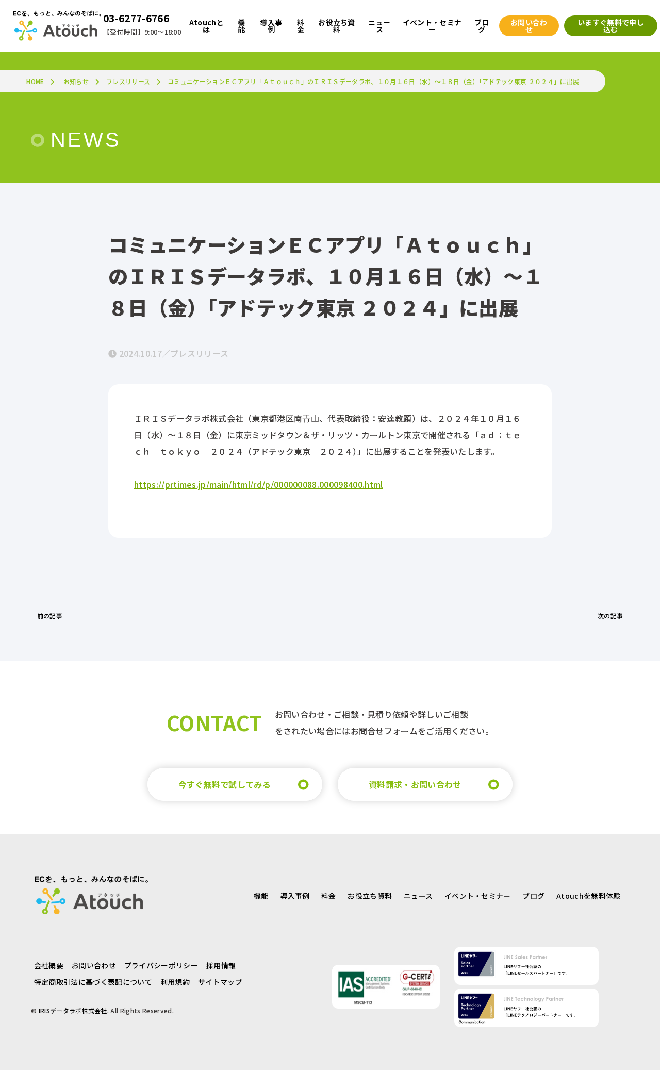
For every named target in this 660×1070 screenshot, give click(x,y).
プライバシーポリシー (161, 965)
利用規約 (175, 982)
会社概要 (48, 965)
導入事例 (294, 896)
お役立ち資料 (370, 896)
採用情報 (221, 965)
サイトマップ (220, 982)
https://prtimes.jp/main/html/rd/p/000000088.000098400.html (258, 484)
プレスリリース (128, 81)
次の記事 (610, 615)
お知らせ (76, 81)
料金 (328, 896)
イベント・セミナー (477, 896)
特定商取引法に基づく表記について (93, 982)
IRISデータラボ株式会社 (73, 1010)
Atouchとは (206, 26)
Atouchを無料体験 (588, 896)
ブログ (533, 896)
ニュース (418, 896)
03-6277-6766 (136, 18)
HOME (35, 81)
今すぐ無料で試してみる (224, 784)
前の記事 (49, 615)
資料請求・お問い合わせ (415, 784)
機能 (261, 896)
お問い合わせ (94, 965)
